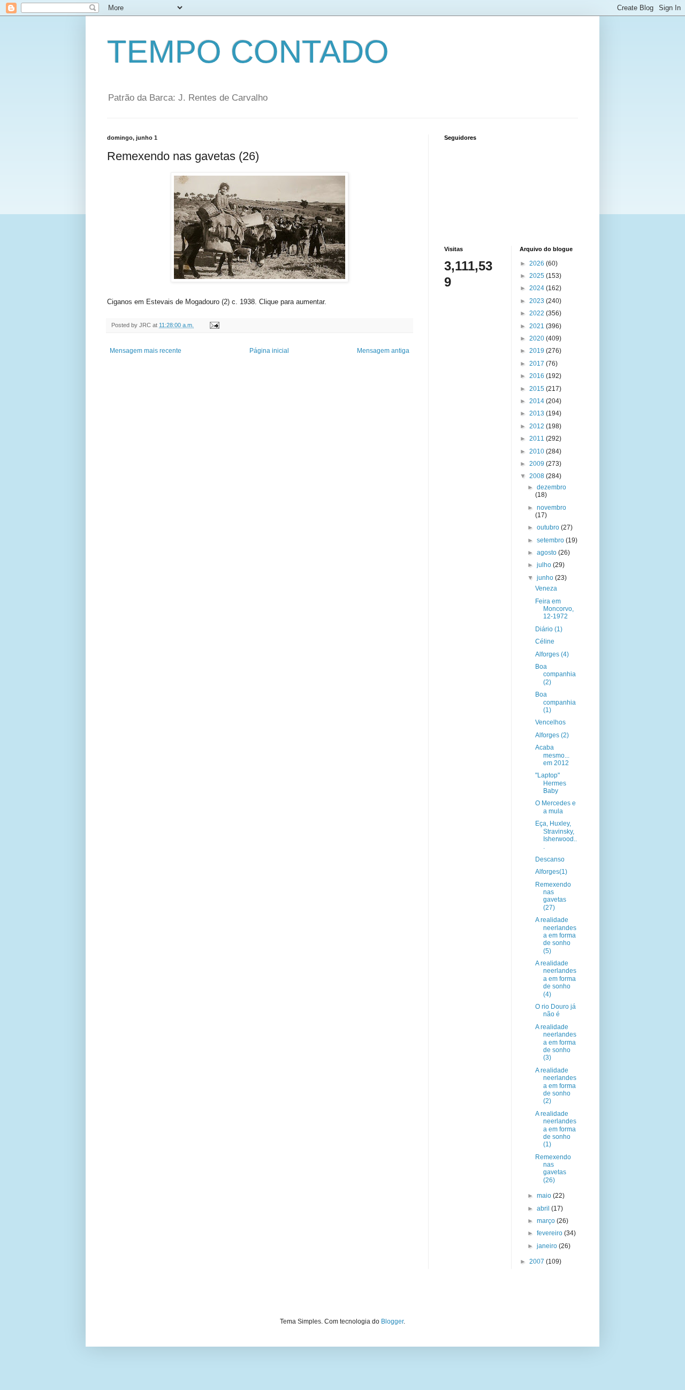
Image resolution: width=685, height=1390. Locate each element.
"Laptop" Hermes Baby (550, 783)
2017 (537, 363)
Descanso (550, 859)
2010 (537, 451)
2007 (537, 1261)
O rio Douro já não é (555, 1010)
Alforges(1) (551, 871)
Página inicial (269, 350)
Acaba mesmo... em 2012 (552, 755)
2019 (537, 350)
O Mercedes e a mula (555, 806)
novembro (551, 507)
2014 (537, 401)
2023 (537, 301)
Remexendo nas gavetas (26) (553, 1168)
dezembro (551, 487)
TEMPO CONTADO (248, 52)
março (547, 1221)
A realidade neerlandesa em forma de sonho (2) (555, 1086)
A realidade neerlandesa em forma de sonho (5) (555, 935)
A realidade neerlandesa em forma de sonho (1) (555, 1129)
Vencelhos (550, 722)
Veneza (546, 588)
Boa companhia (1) (555, 702)
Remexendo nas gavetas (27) (553, 896)
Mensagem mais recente (145, 350)
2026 (537, 263)
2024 (537, 288)
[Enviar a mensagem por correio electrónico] (214, 325)
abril (544, 1208)
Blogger (392, 1321)
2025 (537, 275)
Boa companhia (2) (555, 674)
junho (546, 577)
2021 (537, 326)
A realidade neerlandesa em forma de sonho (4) (555, 979)
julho (545, 565)
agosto (547, 552)
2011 (537, 438)
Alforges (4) (552, 654)
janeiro (548, 1246)
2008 (537, 476)
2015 (537, 388)
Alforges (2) (552, 735)
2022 (537, 313)
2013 (537, 413)
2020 (537, 338)
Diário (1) (548, 629)
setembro (551, 540)
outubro (549, 527)
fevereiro (550, 1233)
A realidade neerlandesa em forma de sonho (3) (555, 1042)
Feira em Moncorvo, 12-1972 (554, 609)
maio (545, 1195)
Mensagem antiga (383, 350)
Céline (544, 641)
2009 (537, 463)
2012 (537, 426)
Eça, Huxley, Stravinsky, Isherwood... (556, 835)
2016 (537, 376)
